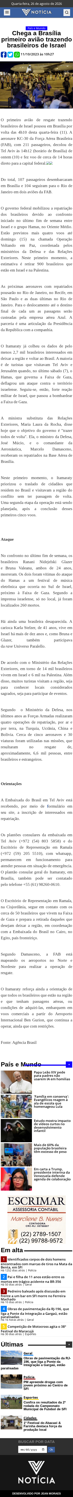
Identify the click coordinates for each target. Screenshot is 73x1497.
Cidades (30, 1418)
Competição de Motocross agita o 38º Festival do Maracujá (33, 1328)
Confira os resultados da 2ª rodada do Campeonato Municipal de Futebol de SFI (45, 1405)
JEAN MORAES (51, 1493)
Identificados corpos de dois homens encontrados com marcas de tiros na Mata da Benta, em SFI (36, 1263)
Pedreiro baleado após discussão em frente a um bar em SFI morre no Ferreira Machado (33, 1295)
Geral (28, 1353)
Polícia (29, 1377)
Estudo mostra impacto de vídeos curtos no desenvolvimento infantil (52, 1125)
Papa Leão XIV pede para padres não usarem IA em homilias (52, 1075)
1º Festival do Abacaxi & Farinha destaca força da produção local (43, 1426)
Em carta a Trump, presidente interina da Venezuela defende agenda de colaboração (52, 1174)
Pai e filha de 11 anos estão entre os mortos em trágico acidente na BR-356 (32, 1279)
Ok (51, 1449)
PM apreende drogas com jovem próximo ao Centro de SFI (46, 1385)
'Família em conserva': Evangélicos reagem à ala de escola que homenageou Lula (51, 1101)
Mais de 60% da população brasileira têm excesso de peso (50, 1148)
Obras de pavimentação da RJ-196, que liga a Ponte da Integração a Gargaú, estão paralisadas (35, 1313)
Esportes (31, 1397)
